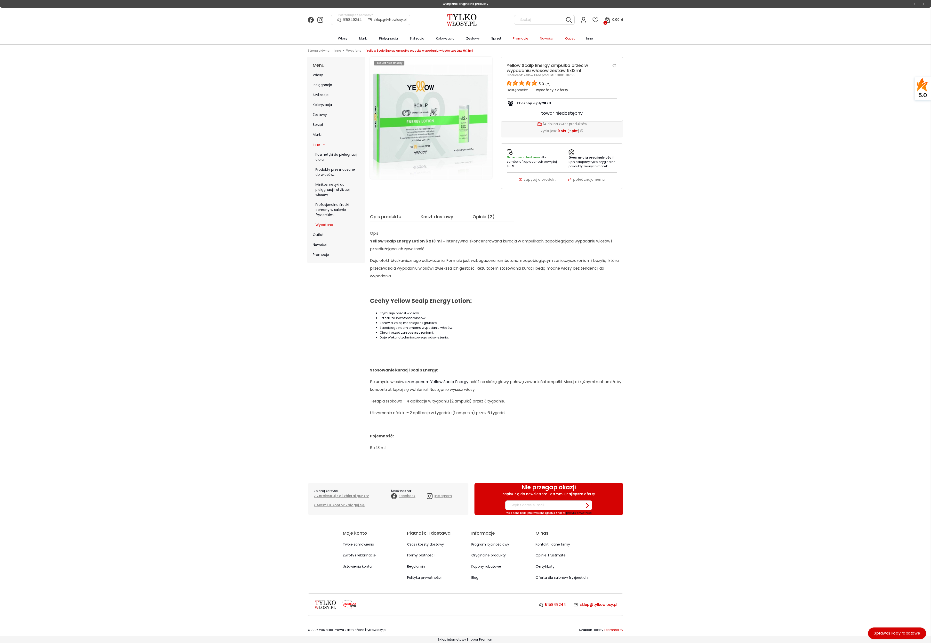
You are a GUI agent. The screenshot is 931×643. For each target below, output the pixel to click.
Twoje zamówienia (358, 544)
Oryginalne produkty (488, 555)
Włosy (318, 74)
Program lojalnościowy (490, 544)
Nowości (320, 244)
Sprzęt (318, 124)
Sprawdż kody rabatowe (897, 633)
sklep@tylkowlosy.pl (390, 19)
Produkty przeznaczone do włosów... (335, 172)
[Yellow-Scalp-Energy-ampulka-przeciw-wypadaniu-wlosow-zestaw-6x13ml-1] (431, 117)
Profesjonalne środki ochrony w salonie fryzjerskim (332, 209)
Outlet (318, 234)
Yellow (529, 75)
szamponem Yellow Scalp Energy (436, 382)
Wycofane (324, 224)
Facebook (407, 495)
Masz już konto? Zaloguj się (341, 505)
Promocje (321, 254)
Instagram (443, 495)
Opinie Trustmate (551, 555)
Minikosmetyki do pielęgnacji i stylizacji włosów (332, 189)
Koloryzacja (322, 104)
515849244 (352, 19)
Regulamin (416, 566)
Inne (316, 144)
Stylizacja (321, 94)
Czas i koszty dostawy (425, 544)
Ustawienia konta (357, 566)
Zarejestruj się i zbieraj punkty (343, 495)
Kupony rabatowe (486, 566)
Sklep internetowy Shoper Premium (465, 639)
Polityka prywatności (424, 577)
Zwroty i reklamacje (359, 555)
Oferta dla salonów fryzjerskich (562, 577)
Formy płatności (420, 555)
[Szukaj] (568, 19)
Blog (474, 577)
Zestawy (320, 114)
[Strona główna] (462, 20)
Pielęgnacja (322, 84)
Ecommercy (613, 629)
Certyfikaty (545, 566)
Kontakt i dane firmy (553, 544)
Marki (317, 134)
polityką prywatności (579, 513)
